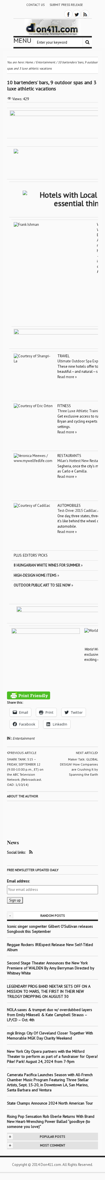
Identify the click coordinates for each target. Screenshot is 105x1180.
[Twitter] (77, 14)
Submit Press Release (66, 5)
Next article (86, 753)
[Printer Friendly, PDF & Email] (28, 695)
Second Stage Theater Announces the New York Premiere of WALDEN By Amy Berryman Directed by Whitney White (50, 968)
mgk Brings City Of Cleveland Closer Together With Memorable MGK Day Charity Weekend (50, 1035)
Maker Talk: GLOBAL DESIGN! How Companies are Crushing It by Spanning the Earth (79, 767)
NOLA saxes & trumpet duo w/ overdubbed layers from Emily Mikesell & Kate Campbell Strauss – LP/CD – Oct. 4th (49, 1014)
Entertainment (23, 738)
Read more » (67, 376)
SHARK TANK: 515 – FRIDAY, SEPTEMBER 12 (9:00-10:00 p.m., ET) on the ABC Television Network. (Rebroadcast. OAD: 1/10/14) (25, 772)
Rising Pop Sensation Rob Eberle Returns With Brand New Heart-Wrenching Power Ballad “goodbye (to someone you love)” (50, 1121)
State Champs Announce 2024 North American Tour (50, 1103)
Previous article (22, 753)
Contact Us (35, 5)
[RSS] (85, 14)
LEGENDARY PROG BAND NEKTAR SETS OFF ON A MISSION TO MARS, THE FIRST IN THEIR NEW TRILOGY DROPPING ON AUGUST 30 (48, 991)
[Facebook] (68, 14)
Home (29, 62)
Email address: (18, 881)
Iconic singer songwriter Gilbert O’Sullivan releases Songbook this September (50, 929)
